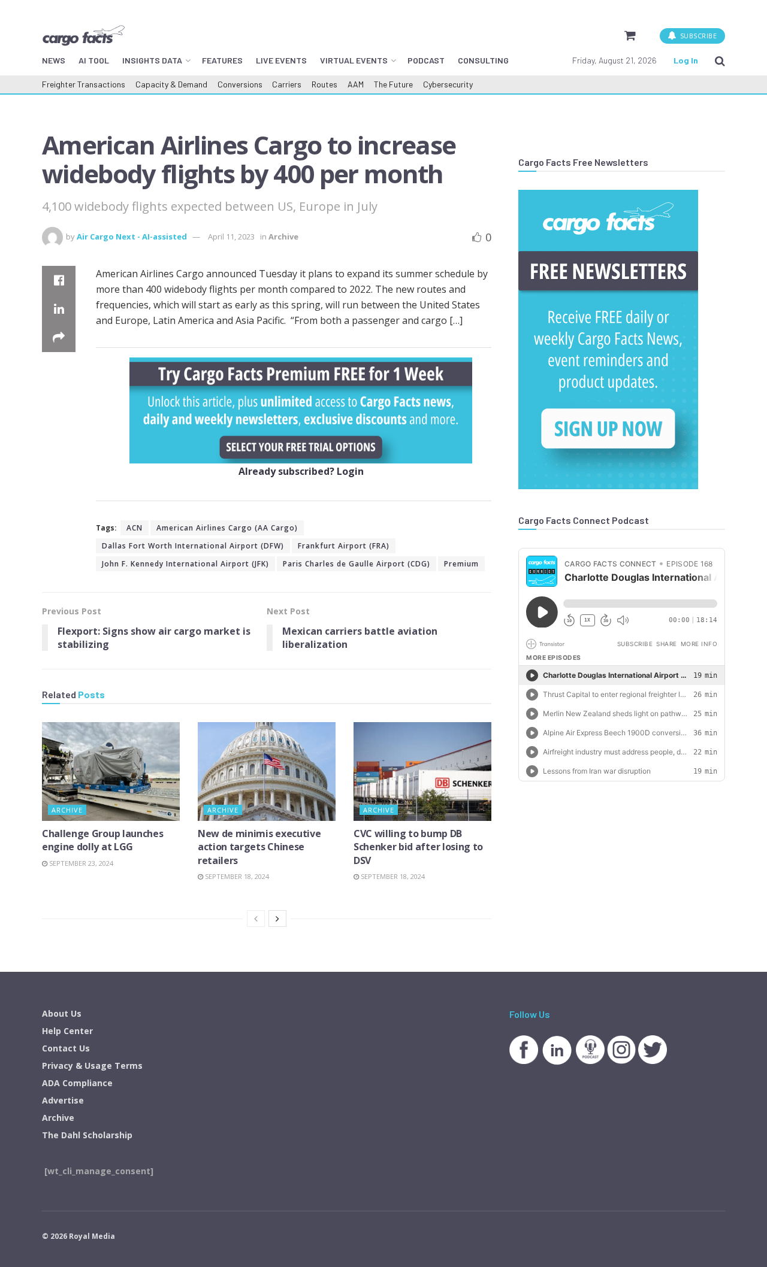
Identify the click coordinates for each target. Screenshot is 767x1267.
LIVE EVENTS (281, 60)
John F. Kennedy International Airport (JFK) (185, 564)
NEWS (53, 60)
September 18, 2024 (236, 876)
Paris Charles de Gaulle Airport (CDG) (356, 564)
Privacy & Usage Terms (92, 1065)
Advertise (63, 1100)
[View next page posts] (277, 918)
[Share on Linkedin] (59, 309)
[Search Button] (720, 60)
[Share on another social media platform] (59, 337)
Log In (686, 60)
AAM (356, 84)
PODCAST (426, 60)
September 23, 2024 (80, 863)
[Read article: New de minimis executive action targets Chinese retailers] (267, 771)
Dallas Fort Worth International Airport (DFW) (193, 546)
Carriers (286, 84)
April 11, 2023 (231, 236)
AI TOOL (93, 60)
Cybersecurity (448, 84)
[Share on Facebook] (59, 280)
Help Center (67, 1030)
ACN (134, 528)
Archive (283, 236)
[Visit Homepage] (83, 35)
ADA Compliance (77, 1083)
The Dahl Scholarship (87, 1135)
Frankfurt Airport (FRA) (343, 546)
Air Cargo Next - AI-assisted (132, 236)
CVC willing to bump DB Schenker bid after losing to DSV (418, 847)
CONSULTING (483, 60)
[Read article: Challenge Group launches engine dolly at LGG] (111, 771)
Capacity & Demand (171, 84)
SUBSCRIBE (697, 35)
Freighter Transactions (83, 84)
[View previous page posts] (256, 918)
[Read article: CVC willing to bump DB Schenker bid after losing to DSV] (422, 771)
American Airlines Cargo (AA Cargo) (227, 528)
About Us (61, 1013)
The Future (393, 84)
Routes (324, 84)
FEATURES (222, 60)
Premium (461, 564)
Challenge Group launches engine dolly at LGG (102, 840)
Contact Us (66, 1048)
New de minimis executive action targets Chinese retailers (259, 847)
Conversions (240, 84)
